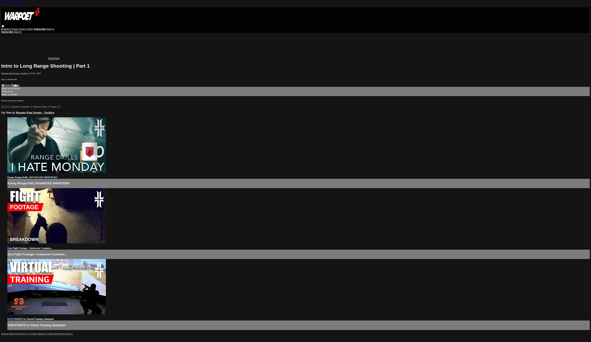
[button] (3, 26)
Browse (5, 29)
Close (51, 58)
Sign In (18, 32)
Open (57, 58)
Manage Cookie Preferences (52, 333)
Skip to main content (11, 2)
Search (23, 29)
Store (30, 29)
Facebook (6, 85)
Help (12, 333)
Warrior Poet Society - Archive (14, 73)
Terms (18, 333)
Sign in (50, 29)
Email (17, 85)
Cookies (33, 333)
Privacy (25, 333)
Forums (14, 29)
